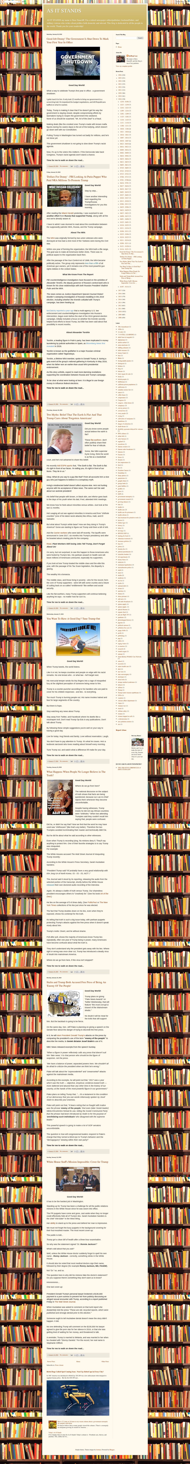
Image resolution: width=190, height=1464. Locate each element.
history (120, 525)
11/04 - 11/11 (124, 126)
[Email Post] (71, 166)
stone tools (121, 679)
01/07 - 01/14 (124, 287)
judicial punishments (124, 552)
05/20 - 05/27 (124, 198)
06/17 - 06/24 (124, 186)
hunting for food (123, 536)
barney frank (122, 353)
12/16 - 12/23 (124, 108)
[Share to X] (79, 166)
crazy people (122, 413)
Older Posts (105, 1361)
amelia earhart (122, 342)
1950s (119, 329)
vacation (120, 698)
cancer (120, 392)
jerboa (120, 546)
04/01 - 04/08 (124, 219)
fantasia (120, 452)
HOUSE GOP (122, 533)
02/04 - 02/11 (124, 243)
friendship (121, 473)
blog (119, 369)
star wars (120, 672)
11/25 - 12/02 (124, 117)
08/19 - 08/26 (124, 159)
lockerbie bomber (123, 554)
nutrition (120, 591)
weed (119, 708)
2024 (120, 81)
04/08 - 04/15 (124, 216)
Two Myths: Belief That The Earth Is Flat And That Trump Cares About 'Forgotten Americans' (74, 416)
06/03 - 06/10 (124, 192)
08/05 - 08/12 (124, 165)
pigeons (120, 623)
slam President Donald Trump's (71, 1035)
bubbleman (121, 382)
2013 (120, 302)
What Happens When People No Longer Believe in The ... (130, 272)
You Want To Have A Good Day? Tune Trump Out (73, 618)
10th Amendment (123, 327)
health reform (122, 515)
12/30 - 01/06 (124, 102)
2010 (120, 311)
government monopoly (125, 496)
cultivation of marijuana (125, 419)
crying (120, 416)
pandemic (121, 617)
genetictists (121, 478)
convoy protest (122, 408)
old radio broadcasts (124, 601)
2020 (120, 93)
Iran (119, 544)
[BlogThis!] (77, 166)
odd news (121, 599)
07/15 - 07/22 (124, 174)
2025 (120, 78)
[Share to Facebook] (81, 166)
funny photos (122, 475)
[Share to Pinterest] (83, 166)
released (50, 885)
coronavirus (121, 411)
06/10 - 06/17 (124, 189)
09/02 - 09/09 (124, 153)
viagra (120, 703)
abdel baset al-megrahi (125, 337)
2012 (120, 305)
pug (119, 638)
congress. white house (124, 403)
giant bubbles (122, 486)
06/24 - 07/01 (124, 183)
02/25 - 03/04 (124, 234)
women (120, 714)
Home (78, 1361)
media (120, 575)
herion (120, 520)
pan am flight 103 (123, 615)
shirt (119, 669)
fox (119, 468)
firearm (120, 460)
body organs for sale (124, 374)
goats (119, 491)
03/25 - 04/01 (124, 222)
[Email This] (75, 166)
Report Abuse (121, 730)
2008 (120, 317)
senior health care (123, 666)
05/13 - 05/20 (124, 201)
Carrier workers (60, 533)
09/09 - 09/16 (124, 150)
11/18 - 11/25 (124, 120)
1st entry (120, 332)
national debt (122, 586)
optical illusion (122, 609)
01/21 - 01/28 (124, 246)
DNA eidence (122, 433)
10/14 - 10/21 (124, 135)
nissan (120, 588)
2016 (120, 293)
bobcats (120, 371)
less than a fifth (91, 263)
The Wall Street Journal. (65, 1302)
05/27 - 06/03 (124, 195)
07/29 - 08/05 (124, 168)
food (119, 465)
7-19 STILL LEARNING (126, 334)
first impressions (123, 462)
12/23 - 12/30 (124, 105)
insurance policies (123, 541)
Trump (120, 690)
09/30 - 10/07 (124, 141)
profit (119, 633)
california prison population (126, 384)
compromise (121, 397)
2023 (120, 84)
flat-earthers (96, 440)
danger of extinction (124, 424)
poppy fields (121, 630)
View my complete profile (124, 66)
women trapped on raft (125, 716)
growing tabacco (123, 502)
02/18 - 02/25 (124, 237)
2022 (120, 87)
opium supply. (122, 607)
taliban (120, 687)
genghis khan (122, 481)
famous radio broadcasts (125, 449)
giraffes (120, 489)
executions (121, 444)
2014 (120, 299)
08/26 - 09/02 (124, 156)
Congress (120, 400)
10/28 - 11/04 (124, 129)
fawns (119, 457)
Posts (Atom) (59, 1365)
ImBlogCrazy (133, 56)
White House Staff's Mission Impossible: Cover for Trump (77, 1161)
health (120, 507)
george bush (121, 483)
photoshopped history (124, 620)
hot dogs (120, 531)
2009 (120, 315)
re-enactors (121, 646)
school (120, 661)
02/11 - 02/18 (124, 240)
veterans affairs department (126, 701)
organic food (122, 612)
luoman (98, 1450)
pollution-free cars (123, 628)
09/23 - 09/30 (124, 144)
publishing (121, 636)
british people (122, 379)
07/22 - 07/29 (124, 171)
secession (120, 664)
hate (119, 504)
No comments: (64, 166)
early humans (122, 439)
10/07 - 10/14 (124, 138)
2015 (120, 296)
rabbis (120, 641)
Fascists (120, 455)
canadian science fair (124, 390)
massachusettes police (124, 567)
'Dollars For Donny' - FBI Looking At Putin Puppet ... (131, 258)
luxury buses (122, 560)
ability (52, 1223)
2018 (120, 99)
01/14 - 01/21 (124, 249)
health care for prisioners (125, 512)
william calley (122, 711)
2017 (120, 290)
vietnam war (122, 706)
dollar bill (121, 436)
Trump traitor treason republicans (128, 693)
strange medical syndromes (126, 682)
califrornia (121, 387)
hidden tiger (121, 523)
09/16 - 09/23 (124, 147)
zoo (119, 724)
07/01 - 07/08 (124, 180)
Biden (119, 358)
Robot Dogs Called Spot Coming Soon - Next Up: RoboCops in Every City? (75, 1371)
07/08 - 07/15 (124, 177)
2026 (120, 75)
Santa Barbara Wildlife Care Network (129, 657)
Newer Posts (51, 1361)
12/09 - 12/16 (124, 111)
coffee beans (121, 395)
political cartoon (123, 625)
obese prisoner (122, 596)
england (120, 441)
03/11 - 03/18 (124, 228)
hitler (119, 528)
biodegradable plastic (124, 361)
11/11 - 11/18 (124, 123)
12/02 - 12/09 (124, 114)
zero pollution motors (124, 721)
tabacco (120, 685)
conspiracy (121, 405)
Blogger (112, 1450)
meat (119, 573)
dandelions (121, 421)
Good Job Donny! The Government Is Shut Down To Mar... (131, 253)
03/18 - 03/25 (124, 225)
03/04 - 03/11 (124, 231)
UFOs (119, 695)
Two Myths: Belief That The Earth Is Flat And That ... (131, 262)
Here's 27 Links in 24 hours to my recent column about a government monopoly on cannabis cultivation (83, 1422)
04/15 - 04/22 (124, 213)
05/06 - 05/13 (124, 204)
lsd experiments (123, 557)
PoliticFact (92, 902)
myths (120, 583)
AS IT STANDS (64, 10)
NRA (53, 238)
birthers (120, 366)
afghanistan (121, 340)
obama (120, 594)
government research (124, 499)
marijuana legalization (125, 565)
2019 (120, 96)
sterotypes (121, 677)
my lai (120, 580)
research (120, 649)
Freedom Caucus (123, 470)
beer (119, 355)
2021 (120, 90)
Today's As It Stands (55, 1432)
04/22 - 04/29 (124, 210)
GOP (119, 494)
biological (121, 363)
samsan (120, 654)
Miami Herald (67, 213)
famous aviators (123, 447)
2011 (120, 308)
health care (121, 510)
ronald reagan (122, 651)
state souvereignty (123, 674)
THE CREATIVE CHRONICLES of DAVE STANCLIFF (129, 769)
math (119, 570)
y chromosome (122, 719)
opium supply (122, 604)
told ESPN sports (64, 466)
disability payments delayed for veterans (130, 429)
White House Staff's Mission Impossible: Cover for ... (128, 282)
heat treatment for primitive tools (128, 517)
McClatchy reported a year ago (60, 311)
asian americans (123, 345)
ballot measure (122, 350)
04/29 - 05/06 (124, 207)
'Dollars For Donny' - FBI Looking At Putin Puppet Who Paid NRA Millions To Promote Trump (77, 178)
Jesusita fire (121, 549)
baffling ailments (123, 348)
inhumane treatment (124, 538)
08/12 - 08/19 (124, 162)
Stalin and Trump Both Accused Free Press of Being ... (131, 277)
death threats (122, 426)
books (119, 377)
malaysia (120, 562)
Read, (49, 544)
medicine (120, 578)
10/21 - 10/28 (124, 132)
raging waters (122, 643)
